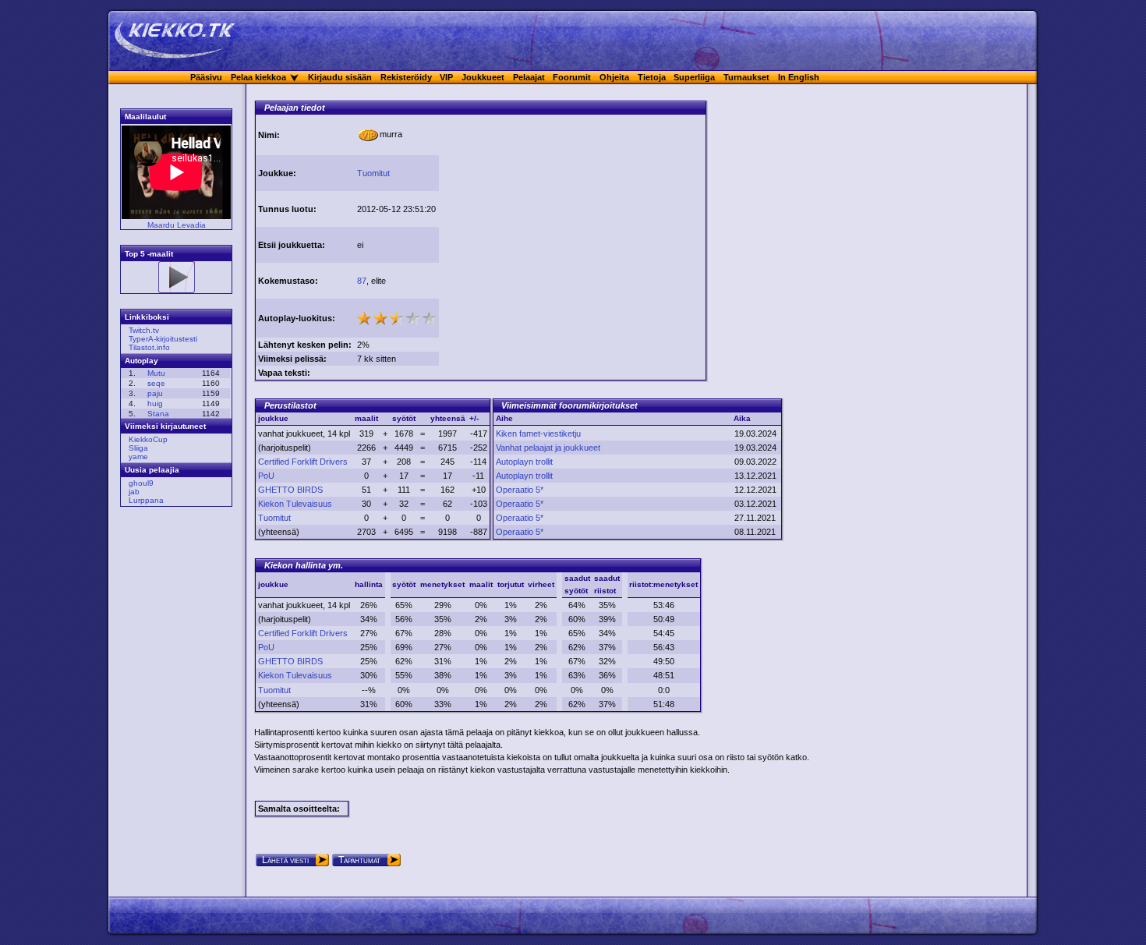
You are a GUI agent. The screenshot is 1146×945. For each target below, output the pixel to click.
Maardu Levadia (176, 225)
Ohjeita (614, 77)
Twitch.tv (144, 330)
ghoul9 (141, 483)
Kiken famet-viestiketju (538, 433)
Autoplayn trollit (524, 461)
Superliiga (694, 77)
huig (155, 403)
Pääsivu (206, 77)
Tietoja (652, 77)
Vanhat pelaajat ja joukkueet (548, 447)
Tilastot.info (149, 347)
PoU (266, 475)
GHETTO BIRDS (290, 489)
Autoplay (141, 360)
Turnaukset (746, 77)
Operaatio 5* (519, 489)
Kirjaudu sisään (340, 77)
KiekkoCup (148, 439)
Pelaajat (529, 77)
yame (138, 456)
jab (134, 491)
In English (798, 77)
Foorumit (572, 77)
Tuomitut (373, 173)
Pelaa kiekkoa (258, 77)
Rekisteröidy (406, 77)
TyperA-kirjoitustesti (163, 338)
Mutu (156, 373)
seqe (156, 383)
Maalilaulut (145, 116)
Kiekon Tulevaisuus (295, 503)
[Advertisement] (572, 224)
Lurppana (146, 500)
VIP (446, 77)
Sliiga (138, 448)
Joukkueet (483, 77)
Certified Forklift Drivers (303, 461)
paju (155, 393)
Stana (158, 413)
